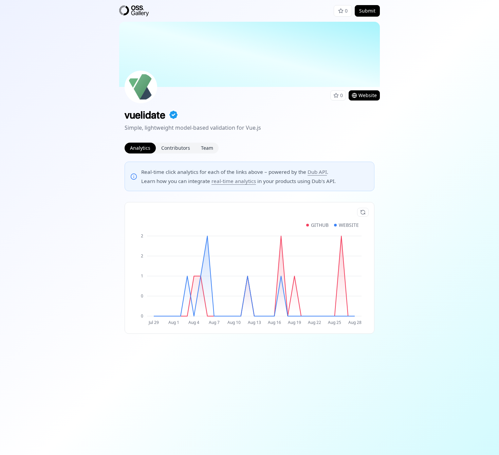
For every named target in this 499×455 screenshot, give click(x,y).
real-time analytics (233, 181)
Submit (367, 10)
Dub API (317, 171)
